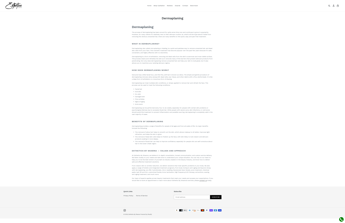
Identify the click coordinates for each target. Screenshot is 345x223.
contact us (203, 180)
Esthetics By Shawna (134, 214)
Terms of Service (141, 195)
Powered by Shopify (146, 214)
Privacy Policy (128, 195)
